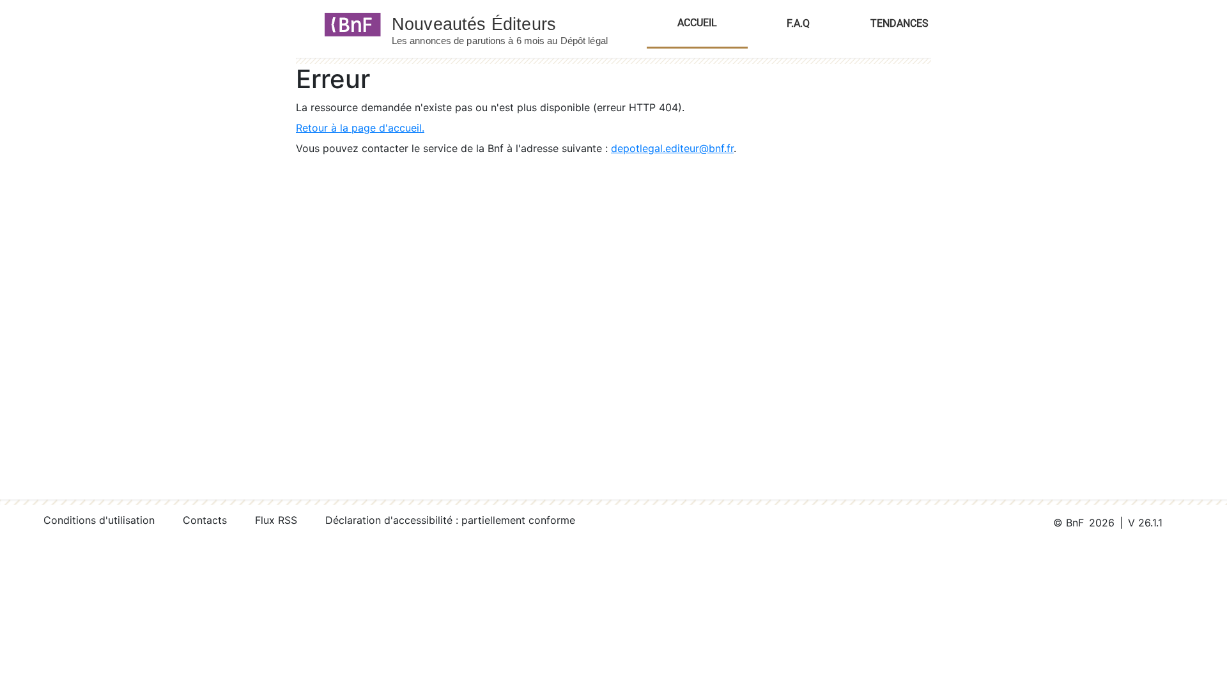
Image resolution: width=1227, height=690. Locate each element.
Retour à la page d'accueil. (360, 127)
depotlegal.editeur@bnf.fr (672, 148)
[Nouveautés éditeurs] (511, 23)
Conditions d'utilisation (99, 520)
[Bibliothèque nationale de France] (349, 23)
